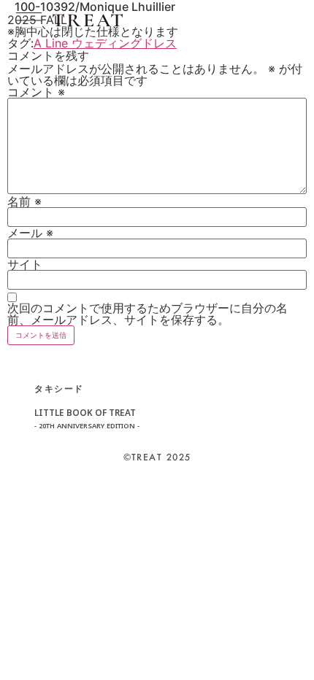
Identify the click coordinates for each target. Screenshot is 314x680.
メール (30, 233)
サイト (24, 264)
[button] (29, 20)
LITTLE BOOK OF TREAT (86, 419)
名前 (24, 201)
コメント (36, 92)
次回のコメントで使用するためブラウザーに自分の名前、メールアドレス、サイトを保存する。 (147, 313)
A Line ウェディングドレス (105, 43)
